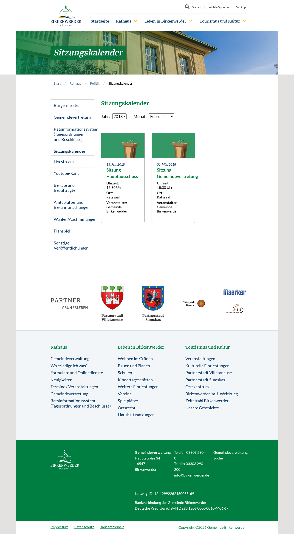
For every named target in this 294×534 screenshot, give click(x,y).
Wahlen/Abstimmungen (74, 219)
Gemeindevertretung (72, 117)
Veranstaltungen (200, 358)
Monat (139, 116)
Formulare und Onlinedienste (77, 372)
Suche (218, 458)
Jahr (105, 116)
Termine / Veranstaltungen (74, 386)
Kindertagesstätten (135, 379)
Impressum (59, 527)
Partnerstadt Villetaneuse (208, 372)
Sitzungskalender (69, 151)
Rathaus (123, 21)
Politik (94, 83)
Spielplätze (128, 400)
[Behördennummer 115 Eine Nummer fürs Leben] (234, 308)
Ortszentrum (197, 386)
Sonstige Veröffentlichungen (71, 245)
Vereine (125, 393)
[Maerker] (234, 292)
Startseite (100, 21)
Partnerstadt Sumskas (205, 379)
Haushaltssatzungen (136, 414)
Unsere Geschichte (202, 407)
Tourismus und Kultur (220, 21)
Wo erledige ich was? (69, 365)
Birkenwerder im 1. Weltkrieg (211, 393)
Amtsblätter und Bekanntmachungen (72, 205)
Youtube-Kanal (67, 173)
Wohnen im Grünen (135, 358)
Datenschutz (84, 527)
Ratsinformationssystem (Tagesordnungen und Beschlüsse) (74, 134)
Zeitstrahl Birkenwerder (207, 400)
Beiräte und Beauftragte (64, 188)
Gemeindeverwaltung (70, 358)
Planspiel (62, 230)
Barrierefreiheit (112, 527)
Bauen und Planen (134, 365)
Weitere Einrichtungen (138, 386)
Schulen (125, 372)
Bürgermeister (67, 105)
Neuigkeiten (61, 379)
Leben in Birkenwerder (165, 21)
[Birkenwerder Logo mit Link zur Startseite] (66, 15)
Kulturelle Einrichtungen (207, 365)
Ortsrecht (127, 407)
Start (57, 83)
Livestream (64, 161)
